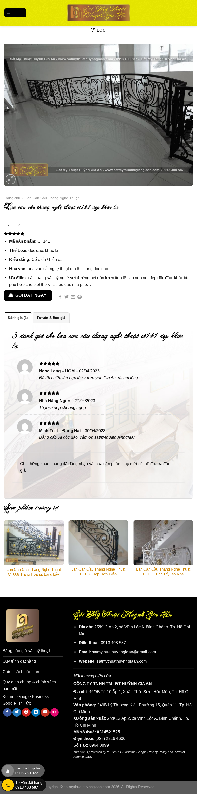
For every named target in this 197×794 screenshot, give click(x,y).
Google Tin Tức (17, 703)
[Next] (193, 554)
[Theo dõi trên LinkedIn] (35, 712)
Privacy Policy (157, 752)
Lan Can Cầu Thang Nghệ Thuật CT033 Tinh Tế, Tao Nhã (163, 571)
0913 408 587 (113, 642)
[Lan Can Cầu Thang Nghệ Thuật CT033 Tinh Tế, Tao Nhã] (163, 542)
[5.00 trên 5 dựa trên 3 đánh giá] (98, 234)
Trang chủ (12, 198)
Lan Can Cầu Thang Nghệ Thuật (52, 198)
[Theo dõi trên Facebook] (7, 712)
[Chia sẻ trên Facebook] (60, 297)
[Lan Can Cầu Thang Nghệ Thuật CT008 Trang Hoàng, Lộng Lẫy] (34, 542)
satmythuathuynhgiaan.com (122, 661)
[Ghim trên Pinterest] (79, 297)
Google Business (33, 696)
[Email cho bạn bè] (73, 297)
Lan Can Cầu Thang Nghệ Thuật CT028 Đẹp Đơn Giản (98, 571)
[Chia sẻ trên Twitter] (66, 297)
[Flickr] (54, 712)
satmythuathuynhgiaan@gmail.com (124, 652)
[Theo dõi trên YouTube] (45, 712)
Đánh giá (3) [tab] (18, 318)
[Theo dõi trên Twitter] (16, 712)
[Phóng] (11, 179)
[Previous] (4, 554)
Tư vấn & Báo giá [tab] (51, 318)
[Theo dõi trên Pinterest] (26, 712)
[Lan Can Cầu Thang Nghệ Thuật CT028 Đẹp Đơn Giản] (98, 542)
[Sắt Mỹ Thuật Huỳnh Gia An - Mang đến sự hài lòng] (98, 13)
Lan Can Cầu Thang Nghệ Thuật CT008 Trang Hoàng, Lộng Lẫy (34, 571)
